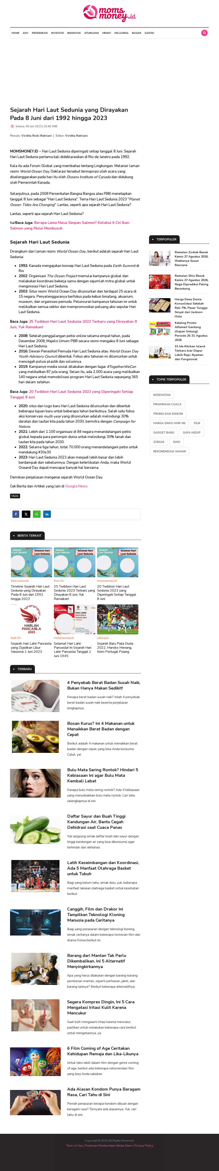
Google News (76, 486)
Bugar (136, 33)
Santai (149, 33)
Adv (25, 33)
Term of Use (74, 1146)
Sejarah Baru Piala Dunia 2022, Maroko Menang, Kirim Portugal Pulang (115, 647)
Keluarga (121, 33)
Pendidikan (40, 33)
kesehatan (161, 395)
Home (15, 33)
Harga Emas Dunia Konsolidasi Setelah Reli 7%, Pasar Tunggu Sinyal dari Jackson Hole (191, 307)
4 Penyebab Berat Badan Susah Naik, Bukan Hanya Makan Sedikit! (103, 685)
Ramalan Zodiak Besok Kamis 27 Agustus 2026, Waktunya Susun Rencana (191, 258)
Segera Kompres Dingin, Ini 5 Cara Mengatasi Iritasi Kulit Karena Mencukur (101, 1007)
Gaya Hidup (192, 433)
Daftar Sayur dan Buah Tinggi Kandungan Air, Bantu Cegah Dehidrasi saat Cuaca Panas (96, 821)
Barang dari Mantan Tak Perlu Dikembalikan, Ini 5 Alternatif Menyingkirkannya (96, 961)
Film (197, 423)
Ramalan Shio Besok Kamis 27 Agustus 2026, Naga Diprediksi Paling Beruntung (191, 282)
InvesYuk (57, 33)
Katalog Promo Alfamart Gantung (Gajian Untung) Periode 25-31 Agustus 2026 (191, 331)
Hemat (106, 33)
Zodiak (158, 442)
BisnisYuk (74, 33)
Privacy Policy (144, 1146)
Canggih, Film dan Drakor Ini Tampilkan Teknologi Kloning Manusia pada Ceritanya (96, 914)
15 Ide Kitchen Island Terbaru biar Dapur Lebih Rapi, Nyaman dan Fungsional (190, 352)
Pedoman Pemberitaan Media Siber (108, 1146)
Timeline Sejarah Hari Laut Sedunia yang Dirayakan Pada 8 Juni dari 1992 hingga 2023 (30, 592)
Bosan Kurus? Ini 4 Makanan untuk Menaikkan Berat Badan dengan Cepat (101, 729)
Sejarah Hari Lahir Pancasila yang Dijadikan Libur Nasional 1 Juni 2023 (31, 647)
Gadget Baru (163, 433)
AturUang (91, 33)
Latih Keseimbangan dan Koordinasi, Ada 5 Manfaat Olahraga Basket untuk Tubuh (103, 868)
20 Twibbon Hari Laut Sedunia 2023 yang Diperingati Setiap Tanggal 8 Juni (116, 592)
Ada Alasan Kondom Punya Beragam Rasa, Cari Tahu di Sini (104, 1092)
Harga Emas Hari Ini (169, 423)
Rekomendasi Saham (169, 451)
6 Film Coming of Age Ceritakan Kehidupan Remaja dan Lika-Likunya (102, 1051)
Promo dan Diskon (168, 414)
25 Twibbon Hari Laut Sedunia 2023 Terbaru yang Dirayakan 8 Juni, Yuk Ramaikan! (74, 592)
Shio (176, 442)
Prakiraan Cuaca (167, 404)
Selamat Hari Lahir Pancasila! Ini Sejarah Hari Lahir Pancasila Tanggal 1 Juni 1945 (72, 649)
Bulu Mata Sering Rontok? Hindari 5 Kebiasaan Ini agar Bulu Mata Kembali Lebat (102, 775)
